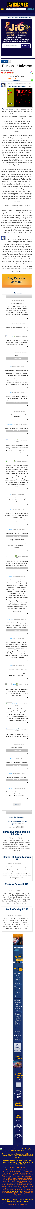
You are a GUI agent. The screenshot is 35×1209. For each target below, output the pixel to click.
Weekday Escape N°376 (16, 884)
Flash (15, 78)
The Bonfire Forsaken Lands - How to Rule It (18, 1004)
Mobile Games (12, 1155)
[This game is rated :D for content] (32, 81)
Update (17, 804)
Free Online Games (8, 1154)
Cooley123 (14, 703)
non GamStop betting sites (25, 17)
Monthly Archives (18, 1104)
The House (28, 1160)
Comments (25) (17, 80)
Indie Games (22, 1155)
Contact (25, 1201)
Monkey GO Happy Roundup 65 (17, 858)
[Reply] (27, 318)
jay (12, 336)
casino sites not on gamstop (12, 17)
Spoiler (19, 358)
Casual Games (21, 1154)
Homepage (20, 817)
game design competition (17, 86)
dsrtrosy (14, 684)
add (18, 1084)
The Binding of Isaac (21, 1162)
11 (15, 890)
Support (25, 1199)
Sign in (13, 824)
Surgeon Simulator (8, 1160)
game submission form (15, 1191)
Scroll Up (12, 817)
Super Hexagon (7, 1162)
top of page (24, 821)
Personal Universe (8, 109)
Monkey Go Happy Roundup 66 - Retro (16, 833)
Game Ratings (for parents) (20, 1200)
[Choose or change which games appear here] (19, 1079)
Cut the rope (20, 1160)
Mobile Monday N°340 (17, 909)
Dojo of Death (20, 1164)
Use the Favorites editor (18, 1096)
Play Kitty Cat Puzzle (17, 1033)
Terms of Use (17, 1199)
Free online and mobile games (18, 5)
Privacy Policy (6, 1199)
